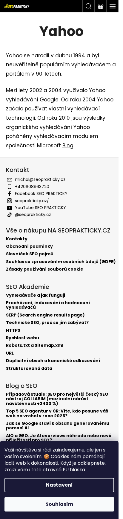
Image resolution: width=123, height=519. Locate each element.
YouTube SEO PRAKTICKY (40, 208)
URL (10, 353)
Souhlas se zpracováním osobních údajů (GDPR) (61, 262)
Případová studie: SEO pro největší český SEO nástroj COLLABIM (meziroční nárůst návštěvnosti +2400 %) (57, 399)
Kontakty (16, 239)
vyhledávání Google (32, 99)
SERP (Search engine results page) (45, 315)
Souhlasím (59, 504)
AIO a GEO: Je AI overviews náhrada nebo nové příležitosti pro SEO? (58, 438)
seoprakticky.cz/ (32, 201)
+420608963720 (32, 187)
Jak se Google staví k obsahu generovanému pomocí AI (57, 425)
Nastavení (59, 485)
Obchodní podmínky (29, 246)
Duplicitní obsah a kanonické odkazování (53, 360)
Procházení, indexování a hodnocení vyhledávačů (48, 305)
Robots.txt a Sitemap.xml (34, 345)
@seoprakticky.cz (33, 215)
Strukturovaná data (29, 368)
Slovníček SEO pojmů (29, 254)
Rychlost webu (22, 338)
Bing (67, 145)
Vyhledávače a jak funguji (35, 295)
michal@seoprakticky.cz (40, 179)
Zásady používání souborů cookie (44, 269)
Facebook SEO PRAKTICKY (41, 193)
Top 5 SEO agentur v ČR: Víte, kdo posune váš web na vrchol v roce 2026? (57, 413)
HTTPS (13, 330)
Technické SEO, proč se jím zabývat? (47, 322)
